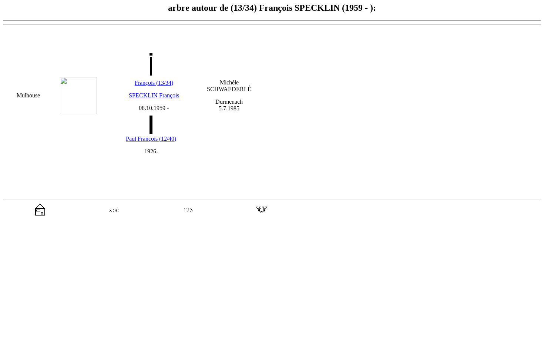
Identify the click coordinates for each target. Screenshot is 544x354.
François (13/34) (154, 83)
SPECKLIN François (154, 95)
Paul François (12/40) (151, 139)
